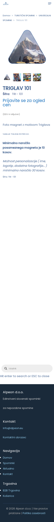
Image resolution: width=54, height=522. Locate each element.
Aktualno (8, 468)
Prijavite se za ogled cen (24, 102)
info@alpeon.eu (13, 428)
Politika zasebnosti (34, 513)
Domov (6, 15)
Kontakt (8, 474)
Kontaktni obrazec (14, 437)
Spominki (9, 463)
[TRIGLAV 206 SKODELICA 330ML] (16, 318)
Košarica (8, 496)
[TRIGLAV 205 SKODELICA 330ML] (35, 261)
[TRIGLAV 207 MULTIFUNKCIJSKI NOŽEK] (34, 318)
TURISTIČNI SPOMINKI (24, 15)
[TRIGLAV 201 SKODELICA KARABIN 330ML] (19, 205)
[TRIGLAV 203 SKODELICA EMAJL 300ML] (18, 261)
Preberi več (19, 244)
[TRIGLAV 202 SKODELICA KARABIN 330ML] (37, 205)
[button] (49, 3)
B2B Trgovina (11, 490)
